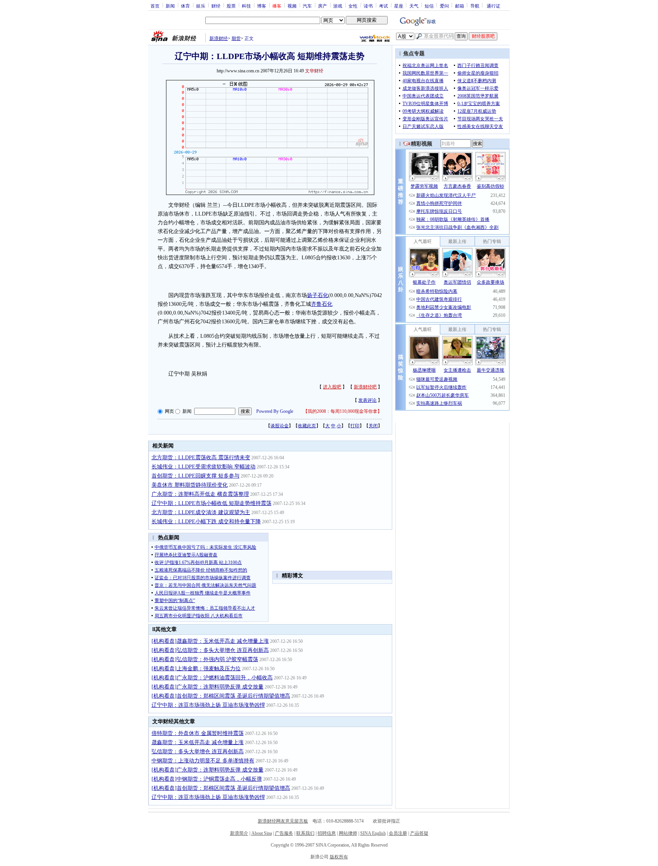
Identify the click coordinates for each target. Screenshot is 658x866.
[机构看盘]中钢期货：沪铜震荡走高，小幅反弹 (207, 779)
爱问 (444, 5)
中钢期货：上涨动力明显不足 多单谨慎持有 (203, 761)
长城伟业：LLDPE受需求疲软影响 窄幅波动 (204, 467)
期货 (236, 38)
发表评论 (367, 400)
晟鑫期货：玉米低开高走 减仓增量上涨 (198, 742)
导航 (474, 5)
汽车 (307, 5)
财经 (215, 5)
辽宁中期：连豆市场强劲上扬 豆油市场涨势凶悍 (208, 705)
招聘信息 (327, 833)
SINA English (373, 833)
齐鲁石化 (321, 304)
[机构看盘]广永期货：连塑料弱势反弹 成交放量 (208, 687)
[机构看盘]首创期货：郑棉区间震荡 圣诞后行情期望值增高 (221, 696)
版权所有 (339, 857)
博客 (261, 5)
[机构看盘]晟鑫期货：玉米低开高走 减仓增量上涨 (210, 641)
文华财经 (314, 70)
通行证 (493, 5)
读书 (368, 5)
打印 (354, 425)
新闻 (170, 5)
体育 (185, 5)
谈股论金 (279, 425)
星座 (398, 5)
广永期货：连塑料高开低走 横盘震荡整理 (200, 494)
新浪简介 (239, 833)
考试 (383, 5)
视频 (292, 5)
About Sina (261, 833)
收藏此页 (307, 425)
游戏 (337, 5)
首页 (155, 5)
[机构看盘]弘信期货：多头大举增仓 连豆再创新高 (210, 650)
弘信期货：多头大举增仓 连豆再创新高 (198, 751)
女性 (353, 5)
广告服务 (284, 833)
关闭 (373, 425)
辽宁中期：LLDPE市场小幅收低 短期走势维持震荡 (212, 503)
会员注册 (398, 833)
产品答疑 (419, 833)
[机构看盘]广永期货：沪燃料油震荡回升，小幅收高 (212, 678)
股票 (231, 5)
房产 (322, 5)
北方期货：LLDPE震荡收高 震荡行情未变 (201, 457)
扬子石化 (317, 295)
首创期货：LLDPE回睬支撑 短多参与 (196, 476)
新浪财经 (218, 38)
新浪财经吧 (365, 387)
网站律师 (348, 833)
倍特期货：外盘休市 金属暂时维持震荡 (198, 733)
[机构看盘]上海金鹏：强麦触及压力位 (196, 668)
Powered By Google (274, 411)
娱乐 (200, 5)
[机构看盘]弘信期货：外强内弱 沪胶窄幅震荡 (205, 659)
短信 (429, 5)
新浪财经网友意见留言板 (283, 821)
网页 (169, 411)
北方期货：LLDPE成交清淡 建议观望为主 (201, 512)
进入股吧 (332, 387)
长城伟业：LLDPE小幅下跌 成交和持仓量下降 (206, 521)
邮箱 (459, 5)
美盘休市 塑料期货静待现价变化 (190, 485)
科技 (246, 5)
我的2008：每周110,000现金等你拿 (342, 411)
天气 (413, 5)
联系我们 (305, 833)
